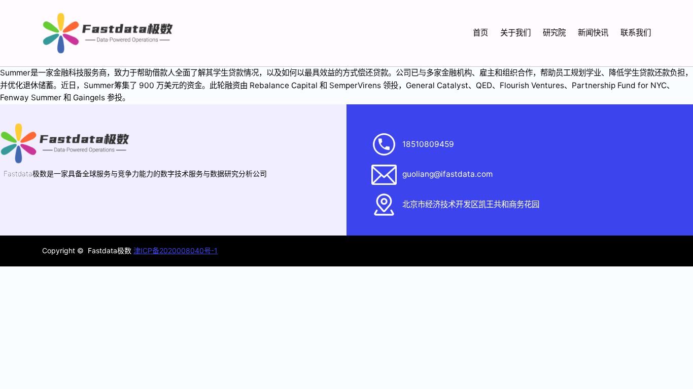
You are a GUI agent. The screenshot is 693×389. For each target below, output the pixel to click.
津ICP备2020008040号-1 (175, 250)
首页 (480, 32)
